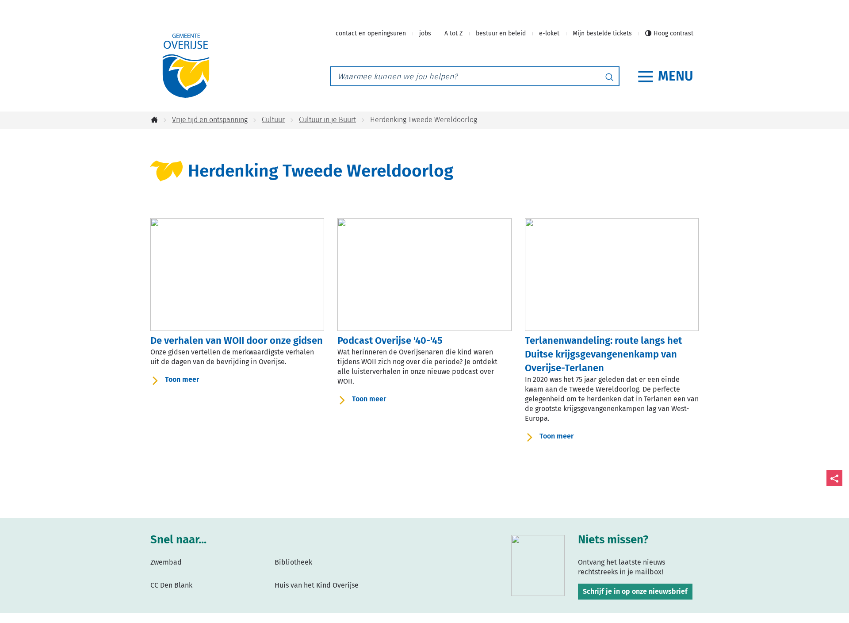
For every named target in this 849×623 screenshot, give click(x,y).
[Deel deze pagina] (834, 478)
